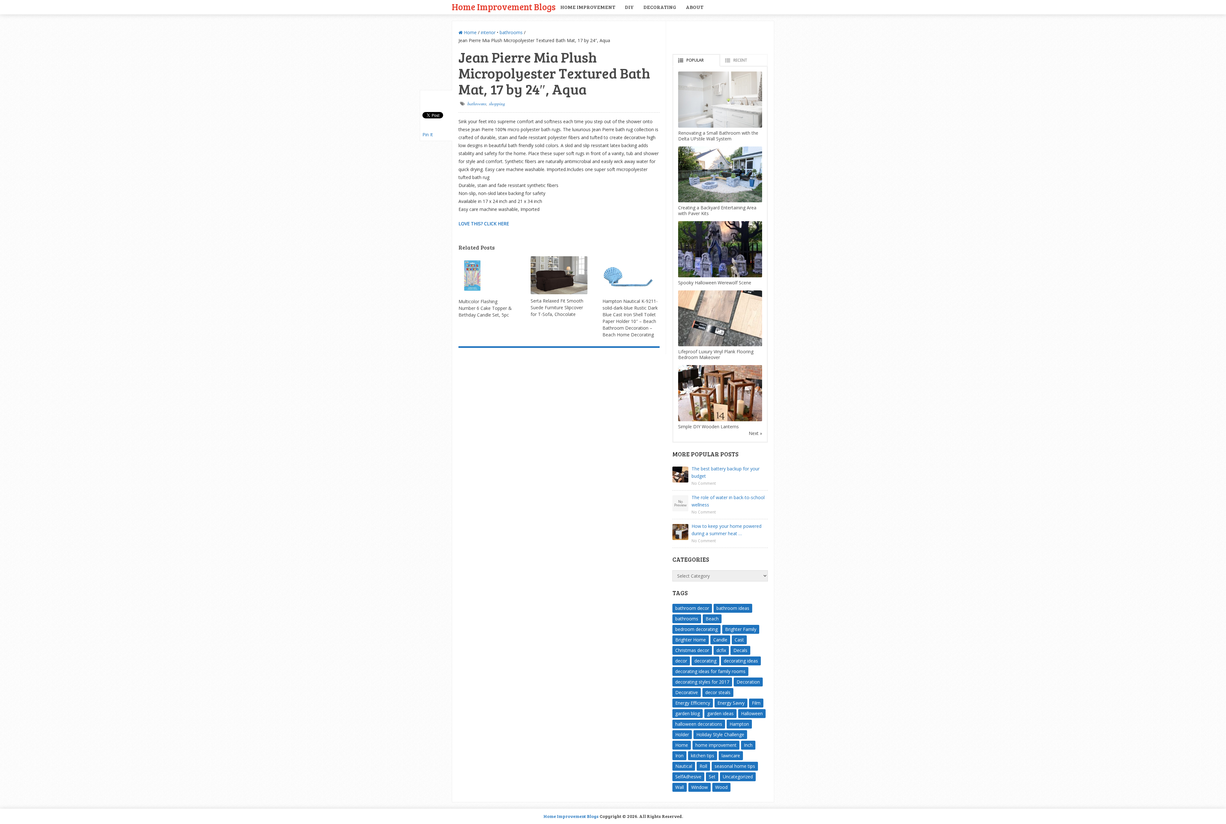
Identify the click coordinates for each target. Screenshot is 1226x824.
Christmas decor (692, 650)
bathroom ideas (732, 608)
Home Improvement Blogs (504, 6)
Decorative (686, 692)
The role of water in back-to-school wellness (728, 501)
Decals (740, 650)
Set (712, 777)
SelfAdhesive (688, 777)
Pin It (427, 134)
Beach (712, 619)
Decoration (748, 682)
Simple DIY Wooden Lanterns (708, 426)
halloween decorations (698, 724)
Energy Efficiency (692, 703)
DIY (629, 7)
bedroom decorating (696, 629)
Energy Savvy (731, 703)
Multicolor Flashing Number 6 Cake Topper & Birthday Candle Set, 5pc (485, 308)
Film (756, 703)
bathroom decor (692, 608)
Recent (740, 60)
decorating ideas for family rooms (710, 671)
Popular (695, 60)
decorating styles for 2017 (702, 682)
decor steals (717, 692)
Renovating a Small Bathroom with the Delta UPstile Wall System (718, 136)
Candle (720, 640)
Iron (679, 756)
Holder (682, 734)
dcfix (721, 650)
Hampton (739, 724)
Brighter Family (740, 629)
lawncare (731, 756)
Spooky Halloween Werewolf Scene (714, 283)
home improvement (716, 745)
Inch (748, 745)
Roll (703, 766)
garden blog (687, 713)
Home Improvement (587, 7)
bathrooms (511, 32)
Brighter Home (690, 640)
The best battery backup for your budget (726, 472)
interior (488, 32)
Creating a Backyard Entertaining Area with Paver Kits (717, 210)
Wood (721, 787)
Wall (679, 787)
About (694, 7)
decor (681, 661)
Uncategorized (738, 777)
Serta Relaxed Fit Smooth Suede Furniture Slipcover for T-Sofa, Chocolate (557, 307)
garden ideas (720, 713)
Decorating (659, 7)
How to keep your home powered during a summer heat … (726, 529)
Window (699, 787)
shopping (497, 104)
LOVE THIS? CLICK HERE (483, 224)
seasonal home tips (735, 766)
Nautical (683, 766)
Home (470, 32)
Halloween (752, 713)
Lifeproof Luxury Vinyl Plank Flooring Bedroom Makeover (715, 354)
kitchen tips (702, 756)
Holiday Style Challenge (720, 734)
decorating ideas (741, 661)
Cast (739, 640)
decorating (705, 661)
